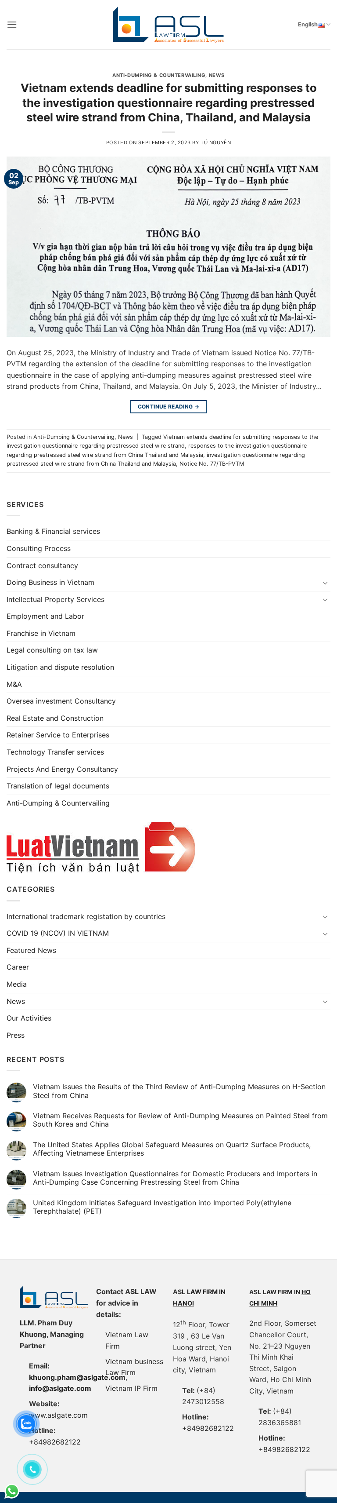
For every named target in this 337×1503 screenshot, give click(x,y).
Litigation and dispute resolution (60, 667)
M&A (14, 684)
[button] (12, 24)
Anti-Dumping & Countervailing (158, 75)
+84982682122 (55, 1441)
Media (17, 984)
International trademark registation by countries (86, 916)
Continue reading (169, 406)
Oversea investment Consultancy (61, 701)
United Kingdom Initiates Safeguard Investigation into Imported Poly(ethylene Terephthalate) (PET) (162, 1207)
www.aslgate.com (58, 1415)
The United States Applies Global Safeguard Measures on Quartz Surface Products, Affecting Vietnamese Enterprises (172, 1149)
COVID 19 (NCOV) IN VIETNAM (58, 933)
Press (16, 1035)
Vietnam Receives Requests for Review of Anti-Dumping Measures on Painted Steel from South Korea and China (180, 1120)
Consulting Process (39, 548)
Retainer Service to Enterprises (58, 734)
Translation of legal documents (58, 785)
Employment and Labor (45, 616)
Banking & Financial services (53, 531)
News (217, 75)
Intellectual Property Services (55, 599)
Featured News (31, 950)
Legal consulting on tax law (52, 650)
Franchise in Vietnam (41, 633)
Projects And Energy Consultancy (62, 769)
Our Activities (29, 1018)
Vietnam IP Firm (131, 1388)
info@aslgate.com (60, 1388)
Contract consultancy (42, 565)
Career (18, 967)
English (308, 24)
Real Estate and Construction (55, 718)
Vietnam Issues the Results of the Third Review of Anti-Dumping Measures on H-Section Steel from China (179, 1091)
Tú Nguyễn (216, 142)
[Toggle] (325, 582)
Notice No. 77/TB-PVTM (211, 463)
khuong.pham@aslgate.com (77, 1377)
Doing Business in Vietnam (50, 582)
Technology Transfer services (55, 752)
